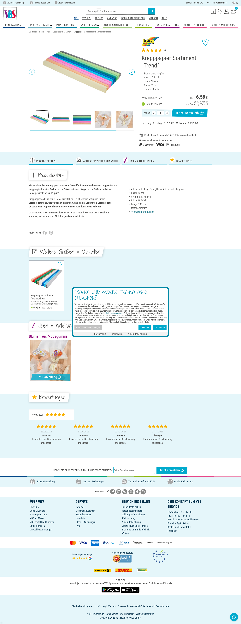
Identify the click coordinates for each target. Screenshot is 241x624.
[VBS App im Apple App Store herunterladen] (130, 589)
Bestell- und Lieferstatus (179, 527)
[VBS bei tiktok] (137, 491)
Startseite (33, 32)
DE (237, 3)
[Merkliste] (220, 11)
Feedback (172, 530)
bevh (122, 552)
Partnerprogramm (38, 514)
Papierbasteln (44, 32)
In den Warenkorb (187, 113)
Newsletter (81, 518)
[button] (32, 72)
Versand (204, 104)
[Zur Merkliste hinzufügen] (205, 42)
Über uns (34, 507)
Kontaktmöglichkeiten (178, 523)
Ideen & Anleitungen (133, 18)
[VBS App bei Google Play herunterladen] (111, 589)
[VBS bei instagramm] (118, 491)
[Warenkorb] (233, 11)
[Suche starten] (151, 11)
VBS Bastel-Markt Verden (42, 522)
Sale (164, 18)
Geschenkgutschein (85, 510)
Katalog (80, 507)
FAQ (78, 525)
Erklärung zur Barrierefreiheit (136, 529)
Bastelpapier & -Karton (62, 32)
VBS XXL (86, 18)
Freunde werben (83, 514)
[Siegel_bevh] (122, 558)
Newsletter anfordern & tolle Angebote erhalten (82, 470)
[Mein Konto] (226, 11)
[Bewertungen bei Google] (82, 556)
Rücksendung (128, 518)
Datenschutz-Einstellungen (135, 525)
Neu (76, 18)
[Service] (213, 11)
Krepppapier (78, 32)
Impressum (117, 333)
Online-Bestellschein (131, 507)
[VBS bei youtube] (131, 491)
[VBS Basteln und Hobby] (10, 14)
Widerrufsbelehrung (131, 522)
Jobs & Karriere (37, 510)
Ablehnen (144, 327)
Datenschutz (100, 333)
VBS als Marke (37, 518)
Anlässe (112, 18)
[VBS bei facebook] (112, 491)
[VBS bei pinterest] (125, 491)
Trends (99, 18)
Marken (153, 18)
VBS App (126, 533)
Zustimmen (160, 327)
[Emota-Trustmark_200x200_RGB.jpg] (160, 556)
